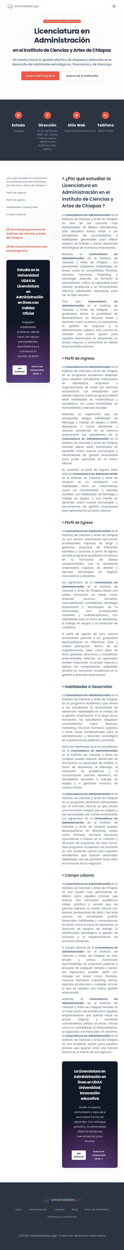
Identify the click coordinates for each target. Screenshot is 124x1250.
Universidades (38, 1209)
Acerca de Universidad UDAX (37, 370)
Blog (74, 1209)
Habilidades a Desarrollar (22, 207)
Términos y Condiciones (62, 1217)
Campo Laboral (16, 214)
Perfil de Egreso (16, 200)
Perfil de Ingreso (16, 192)
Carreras (59, 1209)
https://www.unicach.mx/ (80, 131)
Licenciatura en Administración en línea (90, 1077)
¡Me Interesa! (20, 370)
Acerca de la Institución (82, 76)
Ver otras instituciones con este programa (26, 249)
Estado (18, 125)
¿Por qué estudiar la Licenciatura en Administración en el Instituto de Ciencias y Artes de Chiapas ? (26, 181)
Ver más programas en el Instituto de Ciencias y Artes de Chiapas (26, 234)
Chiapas (18, 131)
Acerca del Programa (40, 76)
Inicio (18, 1209)
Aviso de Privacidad (97, 1209)
